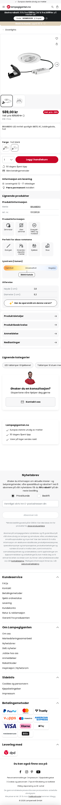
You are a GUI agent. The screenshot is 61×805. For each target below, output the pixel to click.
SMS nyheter (9, 648)
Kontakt (6, 588)
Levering (7, 603)
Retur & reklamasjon (13, 612)
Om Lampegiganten (17, 627)
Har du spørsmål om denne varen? (33, 303)
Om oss (6, 633)
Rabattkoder (9, 663)
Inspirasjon (8, 668)
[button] (7, 101)
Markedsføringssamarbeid (17, 638)
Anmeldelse (11, 333)
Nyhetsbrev (8, 643)
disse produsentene (36, 526)
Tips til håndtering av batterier (42, 782)
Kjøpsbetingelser (11, 688)
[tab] (30, 598)
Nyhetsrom (22, 668)
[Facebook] (22, 772)
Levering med (12, 745)
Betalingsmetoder (12, 593)
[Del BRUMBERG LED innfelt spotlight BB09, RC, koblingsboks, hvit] (57, 44)
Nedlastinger (12, 342)
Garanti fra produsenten (16, 617)
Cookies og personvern (15, 683)
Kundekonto (9, 608)
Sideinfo (8, 677)
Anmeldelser (9, 658)
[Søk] (52, 6)
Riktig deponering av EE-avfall (31, 786)
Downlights (10, 29)
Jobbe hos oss (10, 653)
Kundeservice (12, 577)
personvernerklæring (30, 564)
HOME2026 (29, 18)
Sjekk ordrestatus (12, 598)
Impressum (8, 693)
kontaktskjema (17, 561)
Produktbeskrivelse (15, 325)
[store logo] (20, 6)
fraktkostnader (35, 796)
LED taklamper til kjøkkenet (18, 365)
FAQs (5, 583)
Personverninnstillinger (16, 777)
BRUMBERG (35, 206)
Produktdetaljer (14, 316)
